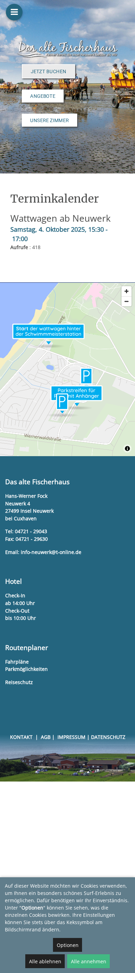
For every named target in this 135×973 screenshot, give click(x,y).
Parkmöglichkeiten (26, 669)
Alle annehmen (88, 961)
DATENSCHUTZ (108, 737)
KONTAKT (21, 737)
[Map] (67, 369)
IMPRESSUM (71, 737)
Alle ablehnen (45, 961)
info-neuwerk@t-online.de (51, 552)
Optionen (68, 945)
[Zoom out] (127, 301)
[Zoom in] (127, 291)
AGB (46, 737)
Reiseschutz (19, 682)
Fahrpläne (17, 661)
